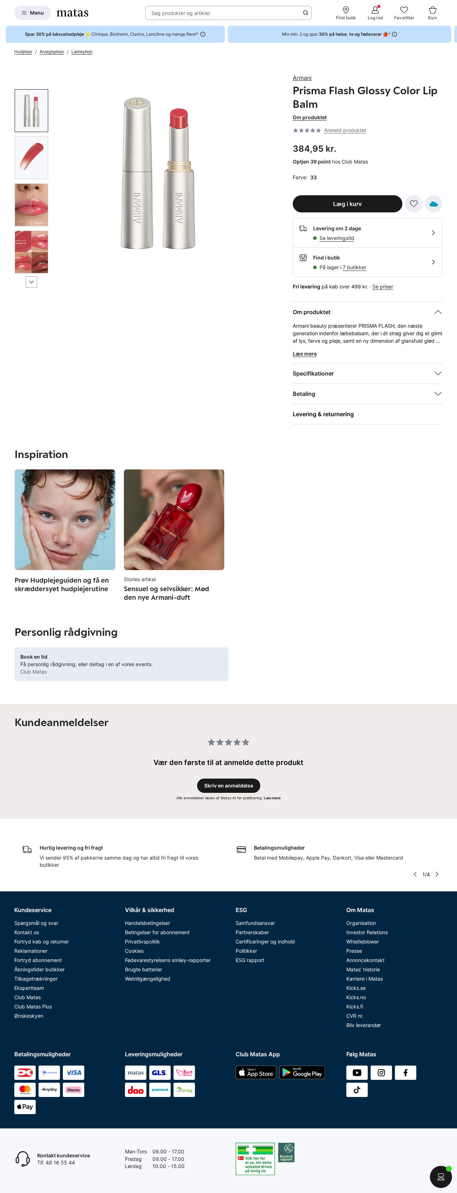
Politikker (246, 951)
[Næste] (31, 282)
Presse (354, 951)
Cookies (134, 951)
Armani (302, 77)
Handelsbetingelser (147, 923)
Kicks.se (356, 988)
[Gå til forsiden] (72, 13)
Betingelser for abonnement (157, 932)
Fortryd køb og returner (41, 941)
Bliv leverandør (363, 1025)
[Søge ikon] (305, 13)
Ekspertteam (29, 988)
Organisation (361, 923)
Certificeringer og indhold (265, 941)
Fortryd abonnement (38, 960)
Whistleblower (362, 941)
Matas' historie (363, 969)
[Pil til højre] (451, 34)
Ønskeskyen (28, 1016)
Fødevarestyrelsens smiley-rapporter (168, 960)
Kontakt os (26, 932)
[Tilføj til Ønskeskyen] (433, 203)
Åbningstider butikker (39, 969)
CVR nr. (354, 1016)
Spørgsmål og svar (36, 923)
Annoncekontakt (365, 960)
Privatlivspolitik (142, 941)
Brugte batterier (143, 969)
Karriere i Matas (364, 979)
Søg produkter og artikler (180, 13)
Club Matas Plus (33, 1006)
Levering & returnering (323, 414)
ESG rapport (250, 960)
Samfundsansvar (255, 923)
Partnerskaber (252, 932)
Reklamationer (30, 951)
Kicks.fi (354, 1006)
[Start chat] (441, 1177)
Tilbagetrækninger (35, 979)
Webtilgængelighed (147, 979)
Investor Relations (367, 932)
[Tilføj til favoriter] (413, 203)
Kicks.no (356, 997)
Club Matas (27, 997)
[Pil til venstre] (415, 874)
